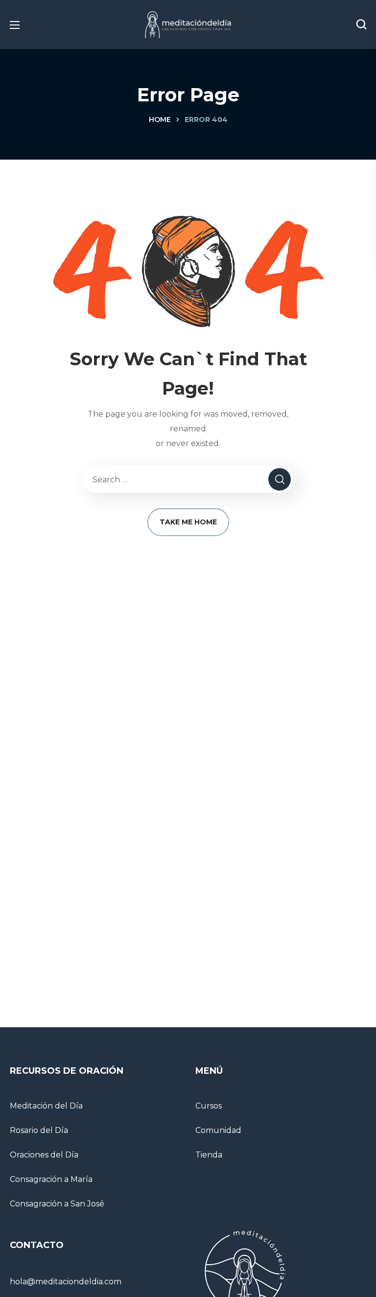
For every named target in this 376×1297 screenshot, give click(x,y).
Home (160, 119)
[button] (361, 24)
